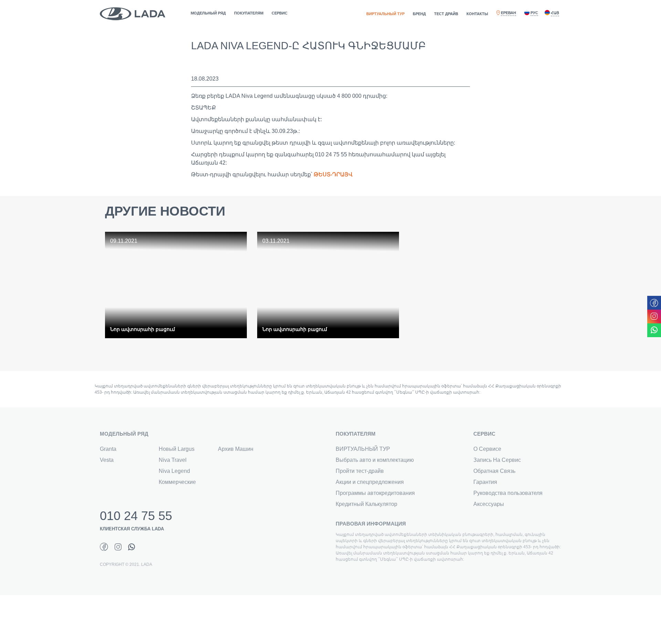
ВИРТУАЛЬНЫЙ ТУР (385, 14)
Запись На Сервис (497, 460)
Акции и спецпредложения (370, 482)
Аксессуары (488, 504)
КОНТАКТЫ (477, 14)
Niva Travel (173, 460)
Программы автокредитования (375, 493)
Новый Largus (177, 449)
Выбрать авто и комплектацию (375, 460)
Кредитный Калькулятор (366, 504)
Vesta (107, 460)
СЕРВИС (279, 13)
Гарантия (485, 482)
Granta (108, 449)
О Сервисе (487, 449)
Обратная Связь (494, 471)
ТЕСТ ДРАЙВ (446, 14)
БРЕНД (419, 14)
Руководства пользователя (508, 493)
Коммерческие (177, 482)
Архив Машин (235, 449)
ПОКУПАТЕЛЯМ (248, 13)
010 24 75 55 (136, 516)
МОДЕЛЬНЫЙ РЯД (208, 13)
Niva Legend (174, 471)
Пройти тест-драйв (360, 471)
